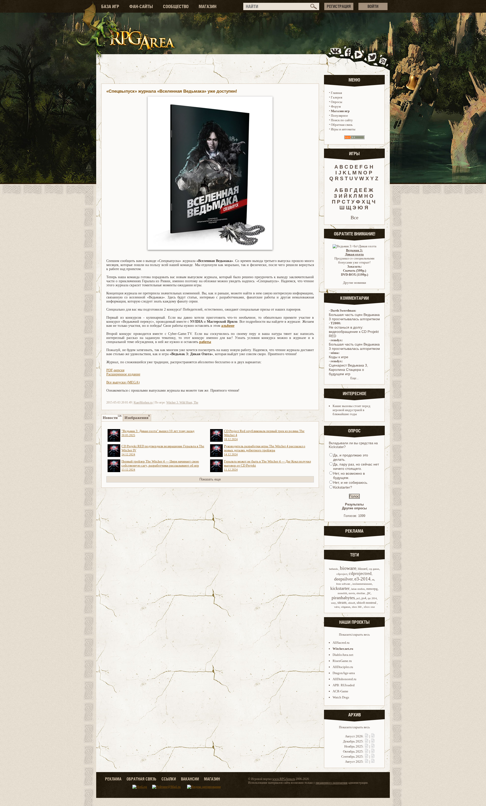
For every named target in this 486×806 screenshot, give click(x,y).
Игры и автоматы (343, 129)
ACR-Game (340, 691)
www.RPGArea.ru (283, 779)
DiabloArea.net (343, 655)
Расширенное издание (123, 374)
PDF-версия (115, 370)
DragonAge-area (344, 673)
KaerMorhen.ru (143, 402)
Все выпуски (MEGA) (123, 382)
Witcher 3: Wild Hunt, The (182, 402)
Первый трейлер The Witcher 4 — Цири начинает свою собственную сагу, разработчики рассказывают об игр (160, 465)
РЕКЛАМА (113, 779)
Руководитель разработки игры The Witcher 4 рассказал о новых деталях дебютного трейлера (264, 450)
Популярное (339, 115)
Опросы (336, 102)
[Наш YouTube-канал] (359, 56)
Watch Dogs (341, 697)
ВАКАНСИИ (190, 779)
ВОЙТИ (373, 6)
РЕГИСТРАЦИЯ (339, 6)
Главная (336, 93)
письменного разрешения (332, 782)
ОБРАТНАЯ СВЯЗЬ (141, 779)
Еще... (354, 378)
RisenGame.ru (342, 661)
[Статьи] (373, 736)
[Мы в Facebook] (348, 56)
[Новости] (366, 736)
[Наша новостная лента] (383, 56)
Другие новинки (354, 283)
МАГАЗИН (207, 6)
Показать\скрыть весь (354, 634)
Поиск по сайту (342, 120)
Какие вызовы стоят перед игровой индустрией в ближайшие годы (351, 410)
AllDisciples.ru (343, 667)
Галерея (336, 97)
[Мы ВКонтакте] (336, 56)
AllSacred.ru (341, 642)
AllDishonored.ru (344, 679)
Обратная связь (342, 125)
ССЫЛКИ (168, 779)
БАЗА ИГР (110, 6)
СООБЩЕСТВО (176, 6)
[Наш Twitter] (371, 56)
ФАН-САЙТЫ (141, 6)
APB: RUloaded (344, 685)
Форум (336, 106)
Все (354, 217)
